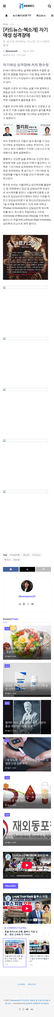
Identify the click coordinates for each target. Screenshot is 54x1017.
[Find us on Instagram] (23, 1009)
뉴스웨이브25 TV (22, 15)
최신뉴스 (41, 15)
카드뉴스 (36, 554)
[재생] (6, 875)
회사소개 (32, 984)
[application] (27, 865)
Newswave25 (11, 51)
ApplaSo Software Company (37, 1003)
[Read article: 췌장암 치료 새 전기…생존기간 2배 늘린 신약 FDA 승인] (27, 680)
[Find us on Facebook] (20, 1009)
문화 (7, 703)
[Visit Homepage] (27, 6)
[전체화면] (47, 875)
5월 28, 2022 (28, 51)
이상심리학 (15, 554)
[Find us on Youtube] (27, 1009)
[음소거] (41, 875)
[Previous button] (44, 934)
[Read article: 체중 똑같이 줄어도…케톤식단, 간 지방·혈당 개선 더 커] (27, 642)
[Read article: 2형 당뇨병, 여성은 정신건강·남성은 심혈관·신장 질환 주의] (27, 754)
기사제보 (21, 984)
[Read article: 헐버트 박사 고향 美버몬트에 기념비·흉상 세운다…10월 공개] (27, 717)
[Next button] (48, 934)
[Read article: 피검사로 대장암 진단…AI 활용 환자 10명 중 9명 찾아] (27, 791)
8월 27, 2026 (11, 693)
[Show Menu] (4, 6)
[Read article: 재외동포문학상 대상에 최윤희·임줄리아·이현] (27, 829)
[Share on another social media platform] (43, 569)
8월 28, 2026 (11, 656)
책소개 (26, 554)
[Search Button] (49, 6)
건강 (12, 24)
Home (5, 24)
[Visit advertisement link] (27, 129)
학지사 (7, 559)
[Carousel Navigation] (46, 934)
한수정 (17, 559)
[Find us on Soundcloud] (31, 1009)
